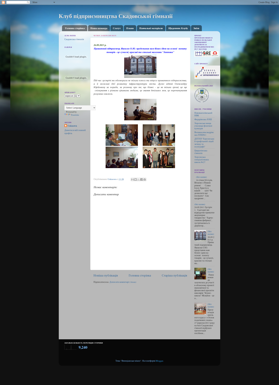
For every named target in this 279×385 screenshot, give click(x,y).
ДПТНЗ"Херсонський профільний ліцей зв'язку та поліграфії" (204, 142)
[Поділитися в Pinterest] (144, 179)
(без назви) (201, 177)
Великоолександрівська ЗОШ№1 (204, 133)
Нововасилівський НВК (203, 114)
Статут (117, 28)
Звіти (196, 28)
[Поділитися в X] (138, 179)
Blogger (159, 360)
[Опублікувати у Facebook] (141, 179)
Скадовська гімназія (74, 39)
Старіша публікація (174, 275)
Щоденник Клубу (178, 28)
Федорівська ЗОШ (203, 119)
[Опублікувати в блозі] (135, 179)
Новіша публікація (105, 275)
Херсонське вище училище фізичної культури (203, 126)
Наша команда (98, 28)
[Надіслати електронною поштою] (132, 179)
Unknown (72, 125)
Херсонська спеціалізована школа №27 (201, 160)
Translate (75, 114)
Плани (130, 28)
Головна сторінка (75, 28)
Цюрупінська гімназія (200, 152)
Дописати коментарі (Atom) (122, 282)
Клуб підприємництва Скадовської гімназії (116, 16)
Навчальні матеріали (151, 28)
